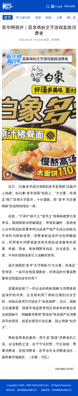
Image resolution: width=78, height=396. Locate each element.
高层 (38, 17)
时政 (49, 17)
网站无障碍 (69, 6)
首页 (7, 17)
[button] (7, 177)
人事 (59, 17)
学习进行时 (23, 17)
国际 (70, 17)
